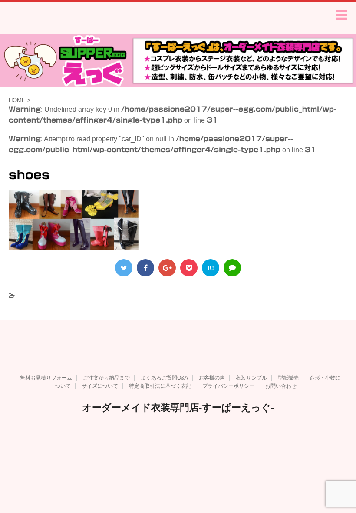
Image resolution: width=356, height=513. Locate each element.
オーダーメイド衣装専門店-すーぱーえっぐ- (178, 407)
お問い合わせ (281, 386)
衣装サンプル (251, 378)
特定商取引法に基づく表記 (160, 386)
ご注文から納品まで (106, 378)
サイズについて (100, 386)
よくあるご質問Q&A (164, 378)
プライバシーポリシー (228, 386)
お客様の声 (212, 378)
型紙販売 (288, 378)
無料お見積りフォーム (46, 378)
